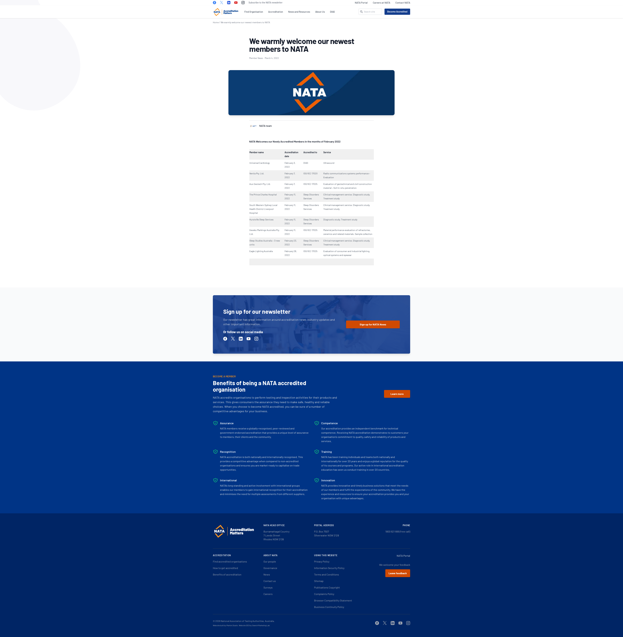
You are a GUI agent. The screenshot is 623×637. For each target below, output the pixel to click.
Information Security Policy (329, 567)
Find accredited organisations (230, 561)
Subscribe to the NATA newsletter (265, 2)
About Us (320, 11)
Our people (269, 561)
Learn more (397, 393)
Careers (268, 593)
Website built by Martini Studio (225, 625)
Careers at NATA (381, 2)
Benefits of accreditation (227, 574)
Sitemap (319, 580)
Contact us (269, 580)
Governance (270, 567)
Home (216, 22)
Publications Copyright (327, 587)
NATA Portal (361, 2)
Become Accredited (397, 11)
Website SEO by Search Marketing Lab (254, 625)
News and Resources (299, 11)
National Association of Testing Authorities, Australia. (248, 621)
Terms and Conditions (326, 574)
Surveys (268, 587)
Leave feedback (398, 573)
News (266, 574)
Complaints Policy (324, 593)
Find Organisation (253, 11)
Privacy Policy (321, 561)
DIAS (332, 11)
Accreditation (275, 11)
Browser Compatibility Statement (333, 600)
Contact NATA (402, 2)
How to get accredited (225, 567)
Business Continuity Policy (329, 606)
